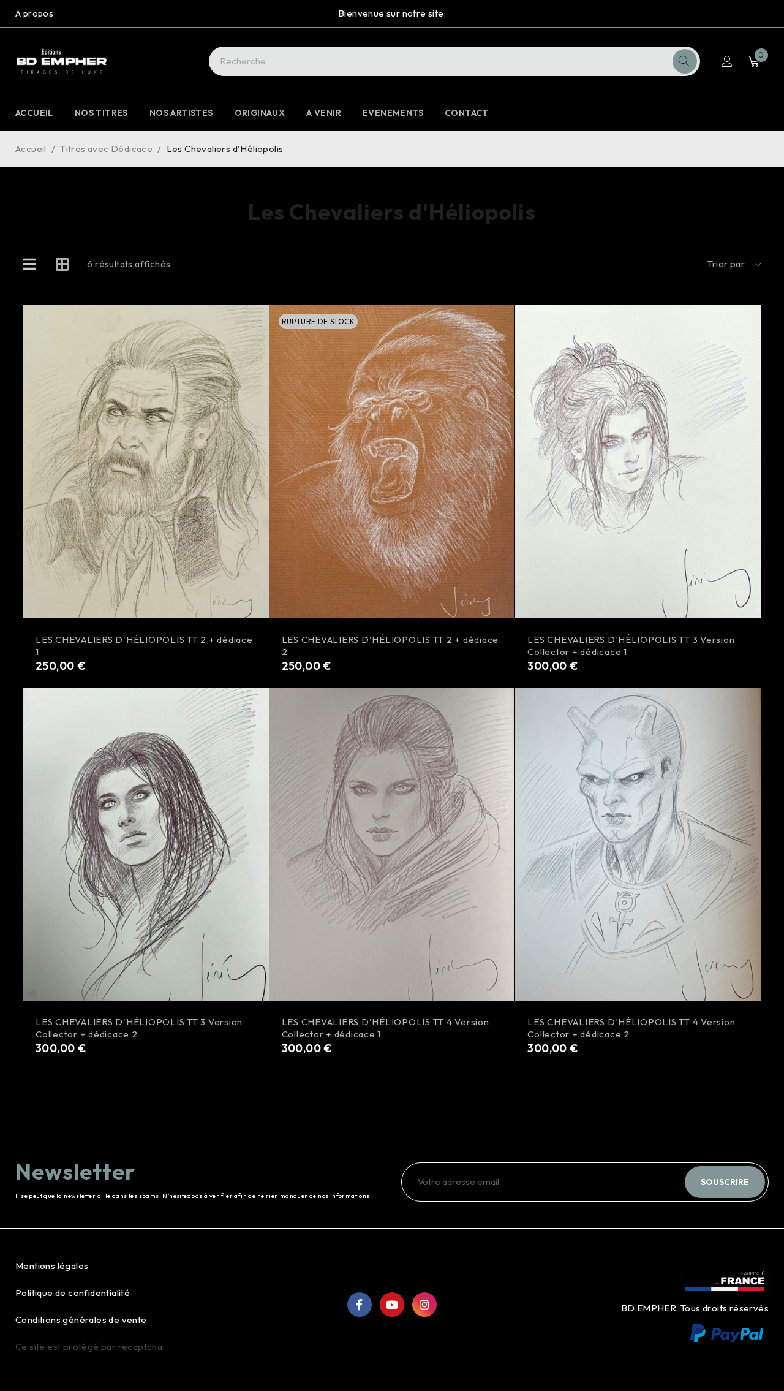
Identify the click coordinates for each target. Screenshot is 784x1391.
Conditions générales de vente (81, 1319)
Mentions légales (51, 1266)
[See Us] (424, 1304)
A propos (34, 13)
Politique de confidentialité (72, 1292)
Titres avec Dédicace (106, 148)
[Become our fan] (359, 1304)
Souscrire (725, 1182)
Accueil (31, 148)
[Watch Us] (392, 1304)
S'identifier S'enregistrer (727, 61)
